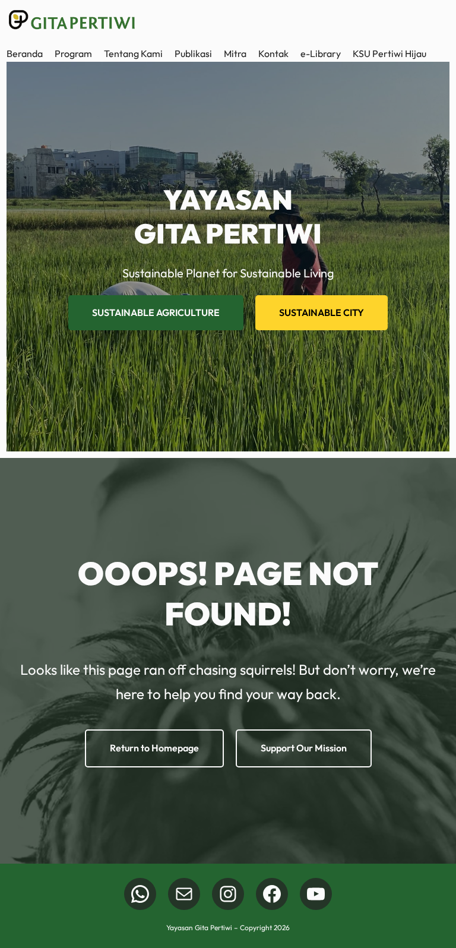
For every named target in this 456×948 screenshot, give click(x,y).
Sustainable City (321, 312)
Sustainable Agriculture (156, 312)
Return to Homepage (154, 748)
